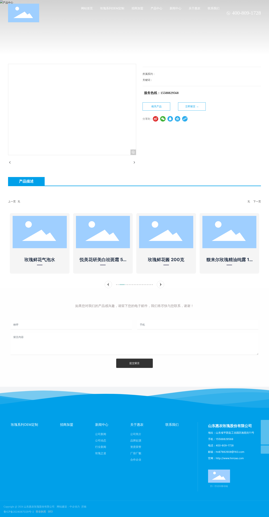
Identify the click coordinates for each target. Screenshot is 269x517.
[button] (108, 284)
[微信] (163, 119)
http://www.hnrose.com (230, 458)
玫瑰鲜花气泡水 (39, 259)
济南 (83, 506)
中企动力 (75, 506)
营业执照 (41, 511)
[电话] (265, 432)
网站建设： (63, 506)
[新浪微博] (155, 119)
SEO (50, 511)
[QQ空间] (177, 119)
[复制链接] (185, 119)
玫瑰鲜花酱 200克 (166, 259)
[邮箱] (265, 424)
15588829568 (224, 439)
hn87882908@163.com (230, 451)
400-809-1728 (246, 13)
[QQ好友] (170, 119)
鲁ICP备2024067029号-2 (19, 511)
